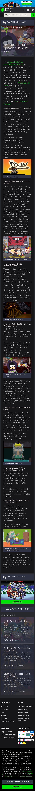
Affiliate (3, 715)
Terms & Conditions (25, 706)
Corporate (4, 709)
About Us (4, 706)
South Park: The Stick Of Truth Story (17, 621)
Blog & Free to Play (8, 721)
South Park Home (16, 22)
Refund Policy (23, 709)
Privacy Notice (23, 715)
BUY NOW (17, 601)
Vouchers (4, 718)
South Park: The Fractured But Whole (13, 63)
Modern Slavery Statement (24, 719)
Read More (14, 640)
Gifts (2, 712)
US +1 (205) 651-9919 (8, 738)
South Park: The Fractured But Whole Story (17, 649)
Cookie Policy (23, 712)
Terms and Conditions (25, 776)
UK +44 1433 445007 (8, 735)
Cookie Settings (27, 771)
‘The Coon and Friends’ (15, 102)
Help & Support (6, 732)
